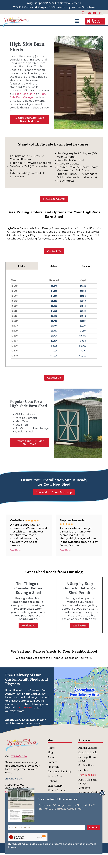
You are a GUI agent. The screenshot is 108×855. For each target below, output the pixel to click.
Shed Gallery (55, 785)
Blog (50, 752)
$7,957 (54, 336)
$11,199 (83, 331)
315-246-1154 (24, 707)
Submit (93, 827)
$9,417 (83, 326)
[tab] (22, 266)
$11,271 (54, 346)
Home (51, 747)
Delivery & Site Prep (59, 771)
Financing (53, 766)
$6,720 (54, 321)
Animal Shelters (87, 747)
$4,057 (54, 291)
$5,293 (83, 291)
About (51, 757)
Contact (52, 762)
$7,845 (83, 306)
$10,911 (83, 341)
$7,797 (54, 326)
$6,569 (83, 301)
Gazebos (83, 770)
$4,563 (54, 311)
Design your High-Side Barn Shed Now (30, 119)
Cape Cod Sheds (87, 752)
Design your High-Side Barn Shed (30, 442)
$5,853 (83, 311)
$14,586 (54, 356)
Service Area (55, 776)
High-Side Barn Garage (87, 781)
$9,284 (54, 341)
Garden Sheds (86, 765)
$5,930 (83, 296)
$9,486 (82, 336)
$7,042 (83, 316)
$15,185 (83, 351)
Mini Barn (84, 787)
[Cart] (83, 12)
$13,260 (54, 351)
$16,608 (82, 356)
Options (52, 781)
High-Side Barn (25, 93)
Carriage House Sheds (87, 758)
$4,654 (83, 286)
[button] (102, 793)
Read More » (15, 550)
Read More (28, 625)
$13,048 (82, 346)
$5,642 (54, 316)
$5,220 (54, 301)
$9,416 (54, 331)
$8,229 (83, 321)
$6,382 (54, 306)
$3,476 (54, 286)
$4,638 (54, 296)
